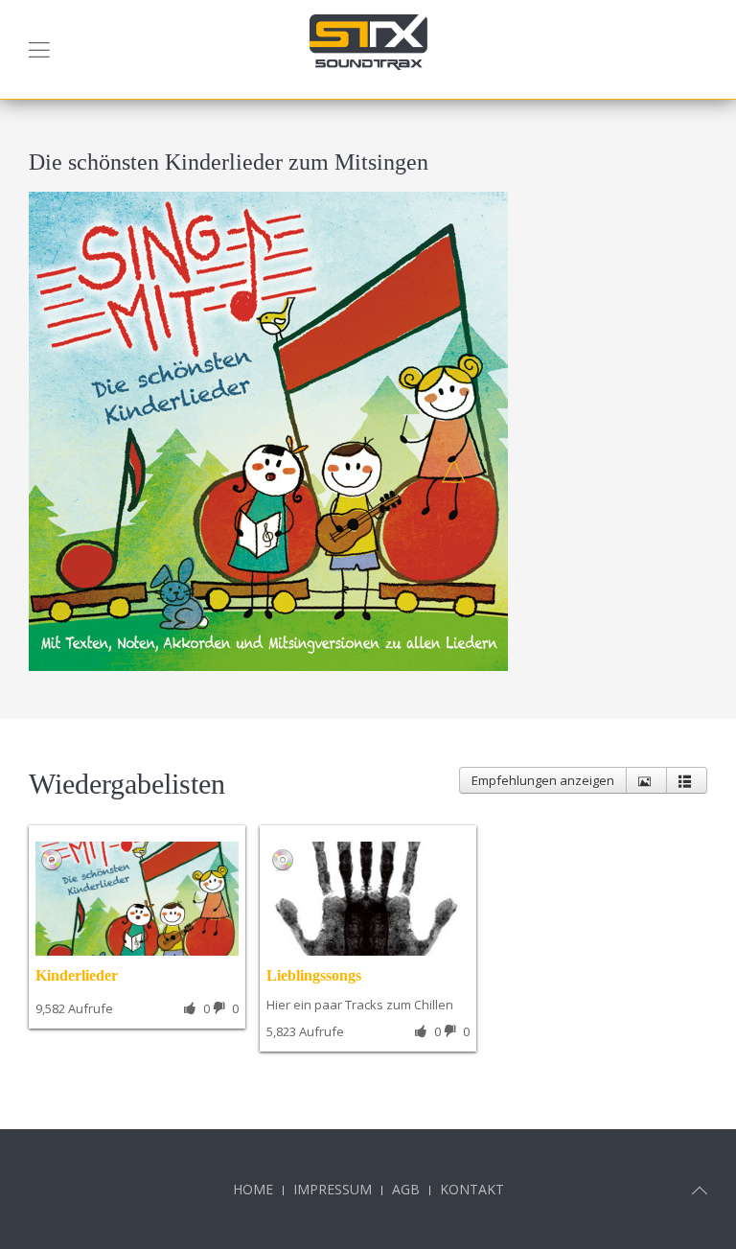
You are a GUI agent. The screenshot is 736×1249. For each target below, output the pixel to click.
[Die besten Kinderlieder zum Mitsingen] (268, 429)
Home (253, 1189)
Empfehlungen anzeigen (543, 780)
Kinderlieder (76, 975)
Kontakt (472, 1189)
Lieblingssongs (313, 975)
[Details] (646, 780)
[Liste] (686, 780)
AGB (406, 1189)
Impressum (332, 1189)
